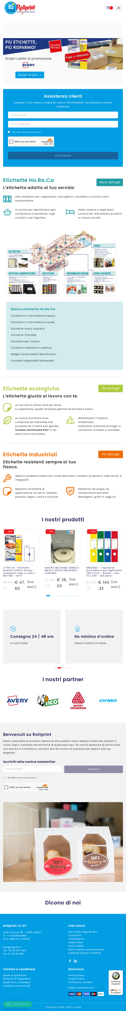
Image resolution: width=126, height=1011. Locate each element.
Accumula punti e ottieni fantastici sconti (94, 630)
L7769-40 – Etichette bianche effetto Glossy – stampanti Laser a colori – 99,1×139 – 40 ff (19, 571)
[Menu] (121, 972)
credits (77, 1007)
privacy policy (33, 132)
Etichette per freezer (25, 341)
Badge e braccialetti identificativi (33, 354)
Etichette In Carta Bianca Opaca (33, 316)
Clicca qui (77, 649)
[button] (59, 82)
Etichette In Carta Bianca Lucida (33, 322)
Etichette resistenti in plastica (31, 348)
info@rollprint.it (12, 947)
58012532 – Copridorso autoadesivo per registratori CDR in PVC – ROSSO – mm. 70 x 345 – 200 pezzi (104, 571)
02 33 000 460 (17, 950)
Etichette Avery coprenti (28, 328)
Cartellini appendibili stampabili (32, 360)
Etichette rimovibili (24, 335)
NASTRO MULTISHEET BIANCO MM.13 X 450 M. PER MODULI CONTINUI (62, 570)
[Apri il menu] (118, 8)
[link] (63, 53)
